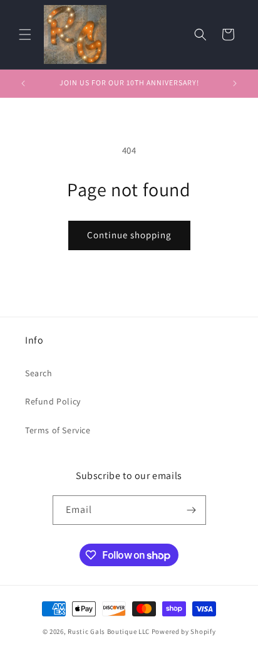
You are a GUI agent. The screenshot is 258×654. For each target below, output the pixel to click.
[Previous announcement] (23, 83)
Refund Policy (53, 401)
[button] (25, 34)
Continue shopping (129, 235)
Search (39, 373)
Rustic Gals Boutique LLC (110, 631)
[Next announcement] (235, 83)
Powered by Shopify (184, 631)
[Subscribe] (191, 510)
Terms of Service (58, 430)
